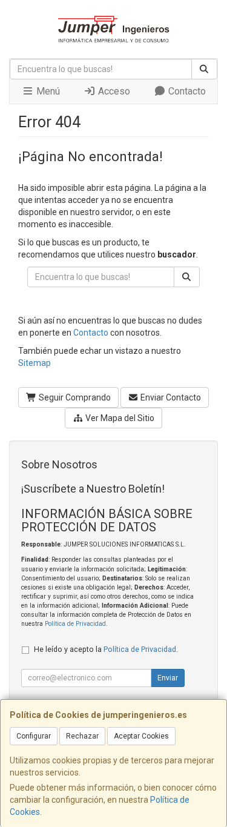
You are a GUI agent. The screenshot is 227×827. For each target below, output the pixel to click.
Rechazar (82, 736)
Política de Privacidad (75, 623)
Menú (47, 91)
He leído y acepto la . (106, 649)
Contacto (186, 91)
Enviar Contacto (170, 397)
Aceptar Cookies (141, 736)
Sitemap (34, 363)
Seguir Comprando (74, 397)
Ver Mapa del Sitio (119, 418)
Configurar (33, 736)
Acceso (113, 91)
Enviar (167, 678)
